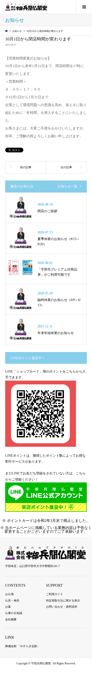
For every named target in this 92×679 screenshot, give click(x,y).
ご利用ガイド (54, 594)
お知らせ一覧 (67, 186)
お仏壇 (9, 594)
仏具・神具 (12, 600)
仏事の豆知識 (13, 613)
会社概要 (11, 619)
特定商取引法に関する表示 (63, 600)
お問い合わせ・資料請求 (61, 606)
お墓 (8, 606)
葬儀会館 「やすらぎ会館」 (22, 646)
